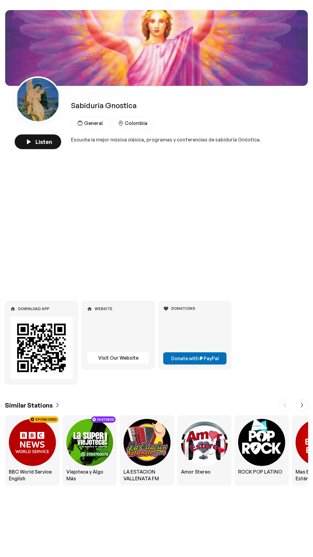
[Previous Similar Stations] (285, 405)
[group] (156, 450)
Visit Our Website (118, 358)
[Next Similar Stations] (302, 405)
